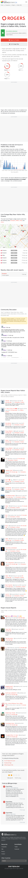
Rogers (13, 5)
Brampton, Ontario (19, 402)
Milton (17, 220)
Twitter (16, 846)
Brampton (12, 220)
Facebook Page (7, 762)
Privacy (3, 851)
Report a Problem (14, 40)
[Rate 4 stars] (16, 775)
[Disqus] (14, 341)
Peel (21, 220)
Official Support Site (8, 765)
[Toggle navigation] (26, 2)
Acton (2, 222)
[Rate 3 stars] (14, 775)
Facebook (17, 849)
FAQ (2, 849)
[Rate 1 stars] (9, 775)
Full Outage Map (15, 44)
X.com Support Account (9, 760)
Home (2, 5)
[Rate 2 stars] (11, 775)
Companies (7, 5)
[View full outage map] (14, 236)
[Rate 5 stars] (19, 775)
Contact (3, 853)
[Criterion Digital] (14, 866)
